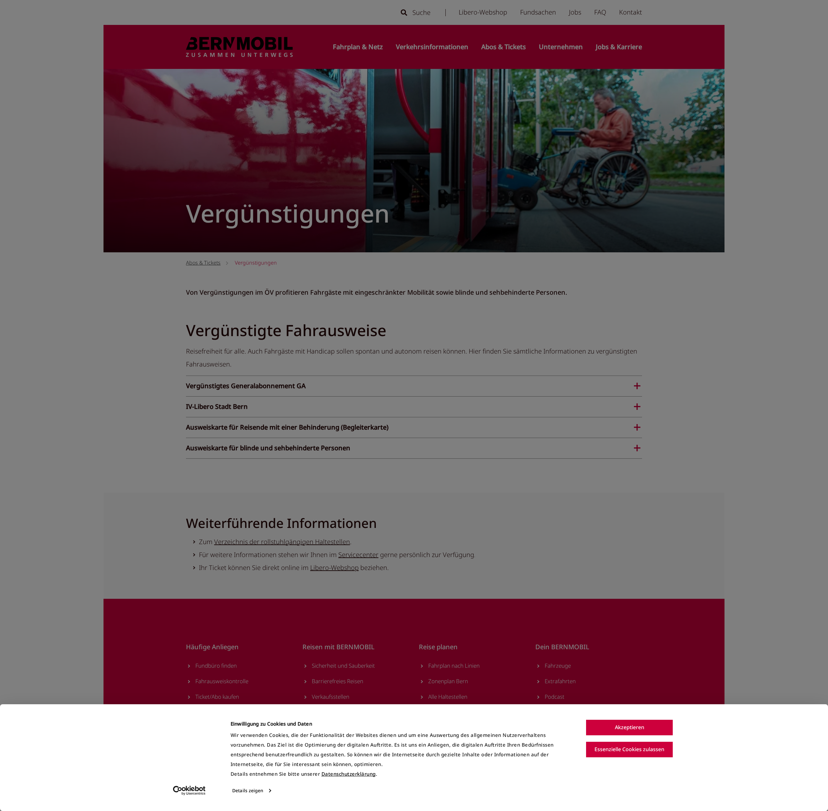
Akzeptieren (629, 727)
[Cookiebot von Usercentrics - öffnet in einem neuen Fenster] (189, 790)
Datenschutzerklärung (348, 774)
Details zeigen (247, 790)
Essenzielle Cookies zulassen (629, 749)
